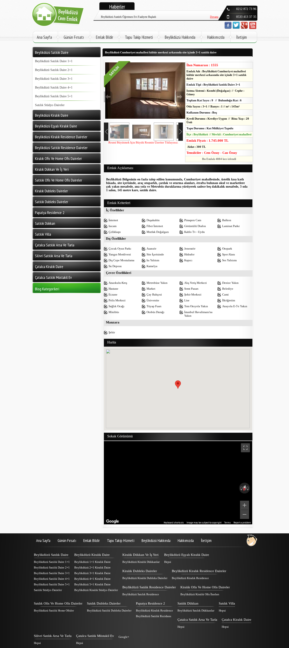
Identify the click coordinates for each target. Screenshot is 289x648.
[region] (178, 482)
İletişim (241, 37)
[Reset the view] (244, 488)
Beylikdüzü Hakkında (180, 37)
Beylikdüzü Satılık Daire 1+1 (53, 61)
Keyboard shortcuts (174, 522)
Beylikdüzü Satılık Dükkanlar (195, 610)
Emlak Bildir (104, 37)
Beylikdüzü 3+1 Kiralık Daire (92, 573)
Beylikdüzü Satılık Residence (140, 594)
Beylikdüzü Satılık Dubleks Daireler (109, 610)
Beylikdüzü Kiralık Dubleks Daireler (144, 578)
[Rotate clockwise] (248, 488)
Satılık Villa (227, 603)
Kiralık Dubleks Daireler (139, 571)
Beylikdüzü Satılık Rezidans (153, 616)
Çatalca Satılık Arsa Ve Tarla (197, 619)
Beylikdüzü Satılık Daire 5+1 (53, 96)
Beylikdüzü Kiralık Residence (190, 578)
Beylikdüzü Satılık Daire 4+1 (53, 87)
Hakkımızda (215, 37)
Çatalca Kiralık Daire (236, 619)
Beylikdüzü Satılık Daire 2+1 (53, 70)
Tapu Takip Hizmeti (139, 37)
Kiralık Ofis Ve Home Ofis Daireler (205, 587)
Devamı (214, 13)
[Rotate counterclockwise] (240, 488)
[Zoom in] (244, 505)
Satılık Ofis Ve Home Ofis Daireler (58, 603)
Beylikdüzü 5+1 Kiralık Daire (92, 584)
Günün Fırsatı (74, 37)
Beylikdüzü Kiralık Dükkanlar (141, 562)
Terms (227, 522)
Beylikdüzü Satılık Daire (51, 555)
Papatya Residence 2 (150, 603)
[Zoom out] (244, 514)
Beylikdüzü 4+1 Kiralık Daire (92, 578)
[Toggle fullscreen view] (245, 447)
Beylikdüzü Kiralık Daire (92, 555)
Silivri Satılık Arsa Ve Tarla (53, 636)
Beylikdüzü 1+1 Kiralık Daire (92, 562)
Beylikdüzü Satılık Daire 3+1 (53, 78)
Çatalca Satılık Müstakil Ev (95, 636)
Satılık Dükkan (187, 603)
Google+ (124, 637)
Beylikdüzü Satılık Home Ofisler (54, 610)
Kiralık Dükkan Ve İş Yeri (140, 555)
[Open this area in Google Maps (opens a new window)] (112, 521)
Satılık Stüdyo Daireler (50, 105)
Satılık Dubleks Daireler (104, 603)
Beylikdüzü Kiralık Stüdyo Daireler (96, 590)
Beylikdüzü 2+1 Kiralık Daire (92, 567)
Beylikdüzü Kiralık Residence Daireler (199, 571)
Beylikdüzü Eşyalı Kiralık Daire (186, 555)
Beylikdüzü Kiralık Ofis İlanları (199, 594)
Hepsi (167, 562)
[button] (178, 384)
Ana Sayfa (44, 37)
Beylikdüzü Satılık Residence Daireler (149, 587)
